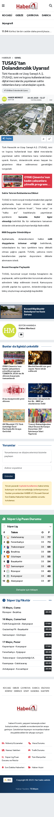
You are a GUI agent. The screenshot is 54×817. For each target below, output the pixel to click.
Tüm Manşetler (39, 757)
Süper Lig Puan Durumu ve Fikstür (10, 758)
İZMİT (26, 691)
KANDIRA (35, 691)
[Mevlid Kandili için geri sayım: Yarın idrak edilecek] (40, 357)
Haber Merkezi (27, 328)
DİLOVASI (45, 688)
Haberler (6, 58)
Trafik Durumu (38, 750)
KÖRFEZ (8, 691)
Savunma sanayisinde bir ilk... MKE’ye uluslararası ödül (39, 401)
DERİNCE (18, 691)
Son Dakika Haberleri (14, 767)
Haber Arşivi (37, 767)
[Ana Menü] (3, 6)
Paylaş (9, 138)
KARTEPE (45, 691)
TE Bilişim (34, 789)
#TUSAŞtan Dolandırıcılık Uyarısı (16, 91)
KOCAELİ (7, 15)
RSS (9, 780)
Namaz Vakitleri (13, 750)
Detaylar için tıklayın (27, 590)
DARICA (46, 15)
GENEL (18, 58)
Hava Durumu (38, 743)
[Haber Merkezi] (9, 330)
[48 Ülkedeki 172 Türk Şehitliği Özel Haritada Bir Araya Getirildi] (14, 415)
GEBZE (19, 15)
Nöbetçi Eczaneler (14, 743)
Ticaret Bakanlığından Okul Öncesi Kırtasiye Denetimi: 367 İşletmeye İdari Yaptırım (39, 429)
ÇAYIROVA (32, 15)
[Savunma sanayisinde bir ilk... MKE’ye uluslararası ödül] (40, 390)
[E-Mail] (21, 334)
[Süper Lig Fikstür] (50, 600)
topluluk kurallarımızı (28, 486)
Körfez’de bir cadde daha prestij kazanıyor (27, 31)
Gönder (8, 476)
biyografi (7, 23)
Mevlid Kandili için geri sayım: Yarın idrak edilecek (39, 368)
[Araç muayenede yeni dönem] (14, 390)
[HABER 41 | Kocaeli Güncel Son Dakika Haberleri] (27, 5)
